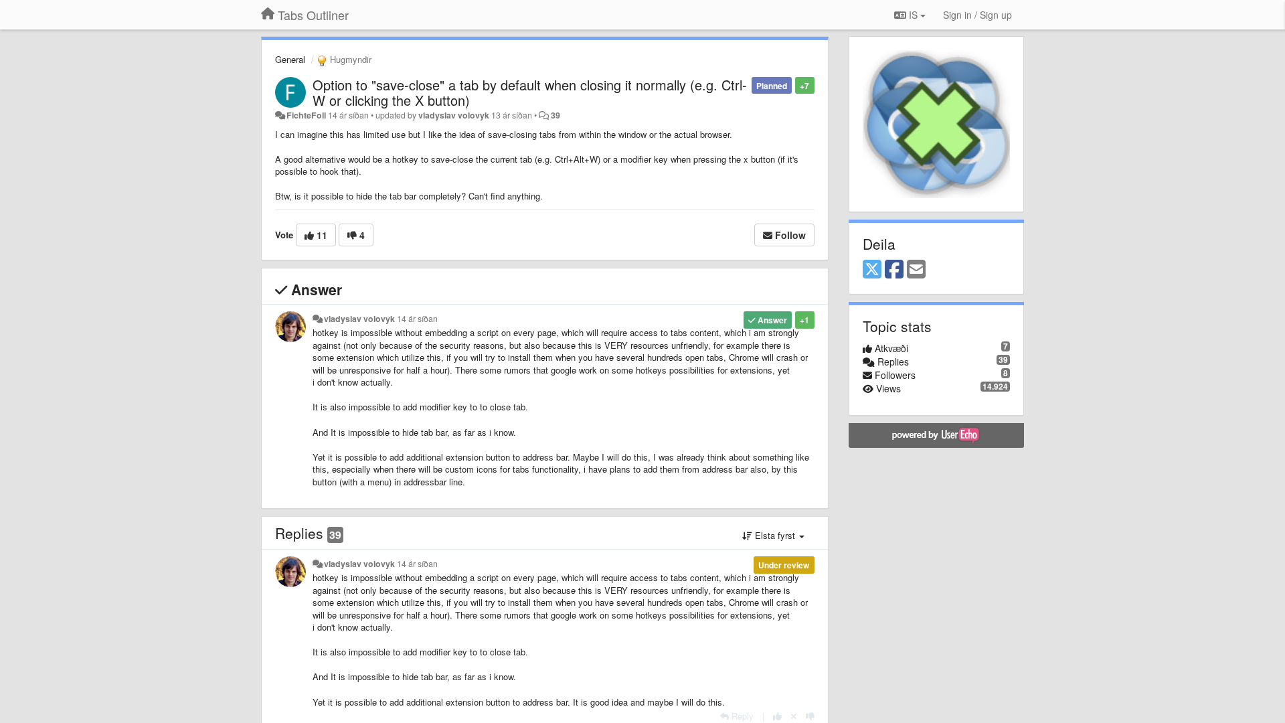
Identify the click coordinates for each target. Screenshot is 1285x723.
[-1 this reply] (810, 716)
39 (555, 115)
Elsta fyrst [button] (775, 535)
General (290, 59)
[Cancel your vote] (793, 716)
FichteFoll (306, 115)
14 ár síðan (417, 319)
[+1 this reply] (777, 716)
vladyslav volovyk (453, 115)
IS (913, 14)
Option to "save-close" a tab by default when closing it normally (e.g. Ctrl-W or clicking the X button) (530, 92)
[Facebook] (894, 269)
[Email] (916, 269)
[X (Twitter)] (872, 269)
